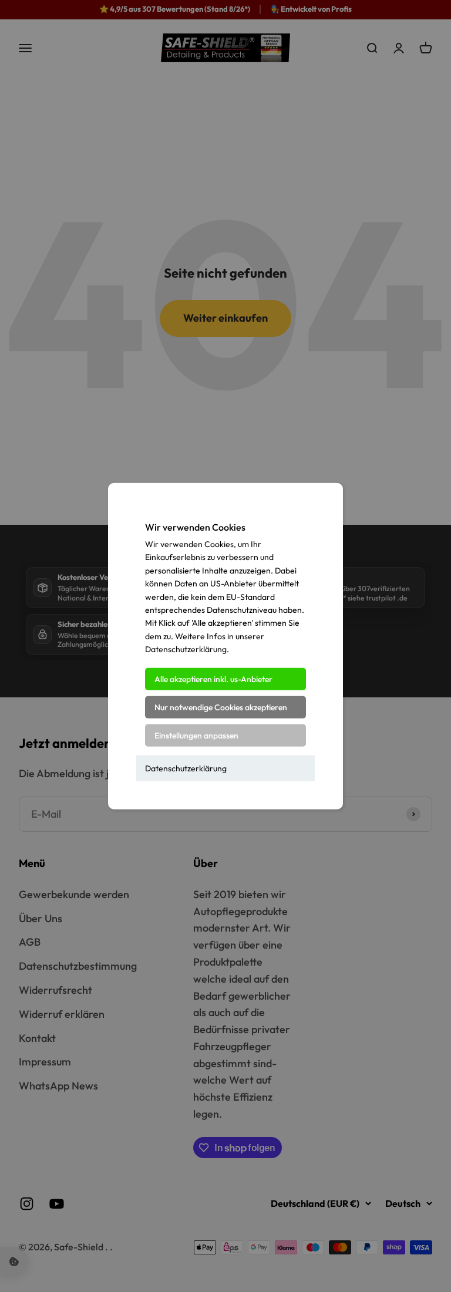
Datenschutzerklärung (186, 768)
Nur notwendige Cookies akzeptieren (220, 706)
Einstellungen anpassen (196, 735)
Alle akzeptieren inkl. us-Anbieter (213, 678)
